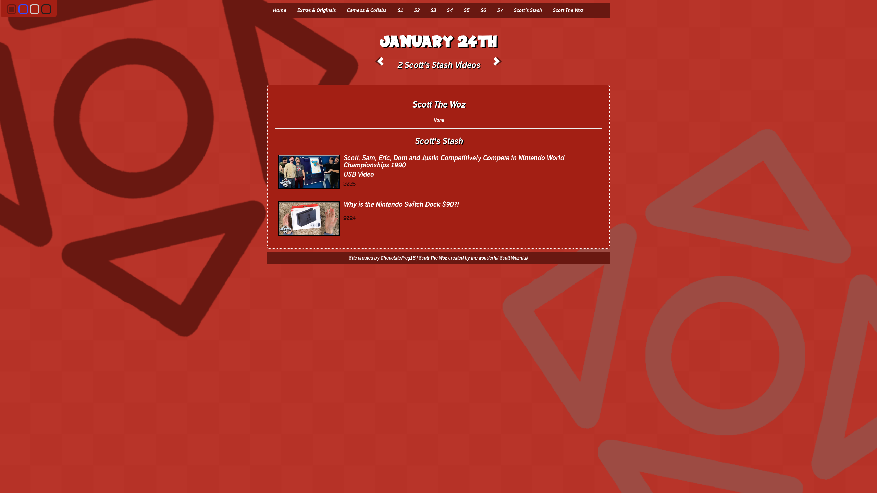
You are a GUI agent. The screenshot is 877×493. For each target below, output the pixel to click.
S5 (466, 10)
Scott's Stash (528, 10)
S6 (483, 10)
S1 (400, 10)
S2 (416, 10)
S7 (500, 10)
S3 (433, 10)
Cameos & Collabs (366, 10)
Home (279, 10)
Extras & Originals (316, 10)
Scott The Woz (568, 10)
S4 (450, 10)
